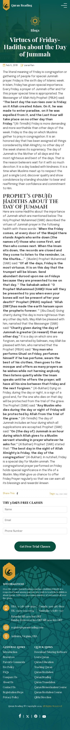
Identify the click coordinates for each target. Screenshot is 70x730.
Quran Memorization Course (50, 687)
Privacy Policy (11, 697)
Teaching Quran (43, 667)
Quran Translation (44, 682)
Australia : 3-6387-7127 (51, 610)
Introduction (10, 652)
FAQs (6, 672)
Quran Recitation (43, 672)
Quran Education (43, 662)
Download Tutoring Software (50, 652)
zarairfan (29, 65)
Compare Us (10, 677)
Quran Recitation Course (48, 692)
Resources (9, 657)
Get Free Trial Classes (35, 546)
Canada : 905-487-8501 (51, 606)
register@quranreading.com (27, 627)
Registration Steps (13, 692)
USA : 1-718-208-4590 (23, 606)
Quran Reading (42, 677)
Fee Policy (8, 667)
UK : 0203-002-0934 (22, 610)
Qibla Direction (42, 697)
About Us (8, 682)
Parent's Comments (14, 662)
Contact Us (9, 687)
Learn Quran (41, 657)
